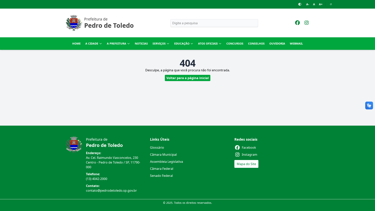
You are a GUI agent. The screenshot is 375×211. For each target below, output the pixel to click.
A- (307, 4)
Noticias (141, 43)
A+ (320, 4)
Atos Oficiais (208, 43)
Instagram (249, 154)
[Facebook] (297, 23)
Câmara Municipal (163, 154)
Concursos (234, 43)
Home (76, 43)
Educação (181, 43)
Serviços (159, 43)
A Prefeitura (116, 43)
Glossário (157, 147)
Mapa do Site (246, 164)
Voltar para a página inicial (187, 78)
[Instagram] (306, 23)
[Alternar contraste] (300, 4)
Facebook (249, 147)
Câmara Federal (161, 168)
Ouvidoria (277, 43)
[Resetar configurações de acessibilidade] (330, 4)
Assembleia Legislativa (166, 161)
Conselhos (256, 43)
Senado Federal (161, 175)
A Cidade (91, 43)
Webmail (296, 43)
